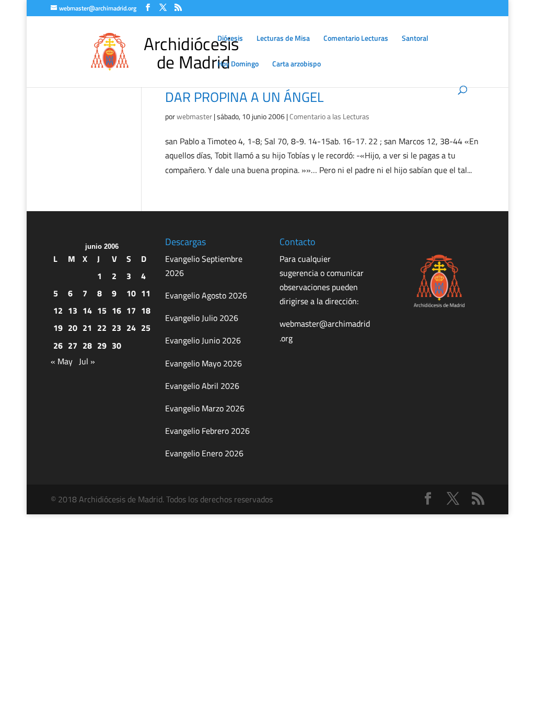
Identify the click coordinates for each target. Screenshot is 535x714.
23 (116, 327)
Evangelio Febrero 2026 (207, 430)
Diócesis (230, 38)
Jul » (87, 361)
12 (58, 310)
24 (131, 327)
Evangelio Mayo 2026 (203, 363)
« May (62, 361)
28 (87, 345)
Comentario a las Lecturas (329, 116)
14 (87, 310)
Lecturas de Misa (283, 38)
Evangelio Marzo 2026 (205, 408)
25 (145, 327)
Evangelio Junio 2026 (203, 340)
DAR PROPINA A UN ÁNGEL (244, 97)
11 (145, 293)
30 (116, 345)
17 (131, 310)
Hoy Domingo (238, 64)
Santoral (415, 38)
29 (102, 345)
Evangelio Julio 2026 (201, 318)
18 (145, 310)
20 (72, 327)
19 (58, 327)
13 (72, 310)
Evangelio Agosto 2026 (206, 295)
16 (116, 310)
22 (102, 327)
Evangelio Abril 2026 (202, 385)
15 (102, 310)
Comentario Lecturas (355, 38)
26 (58, 345)
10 (131, 293)
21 (87, 327)
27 (72, 345)
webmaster (194, 116)
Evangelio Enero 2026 (204, 453)
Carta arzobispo (296, 64)
